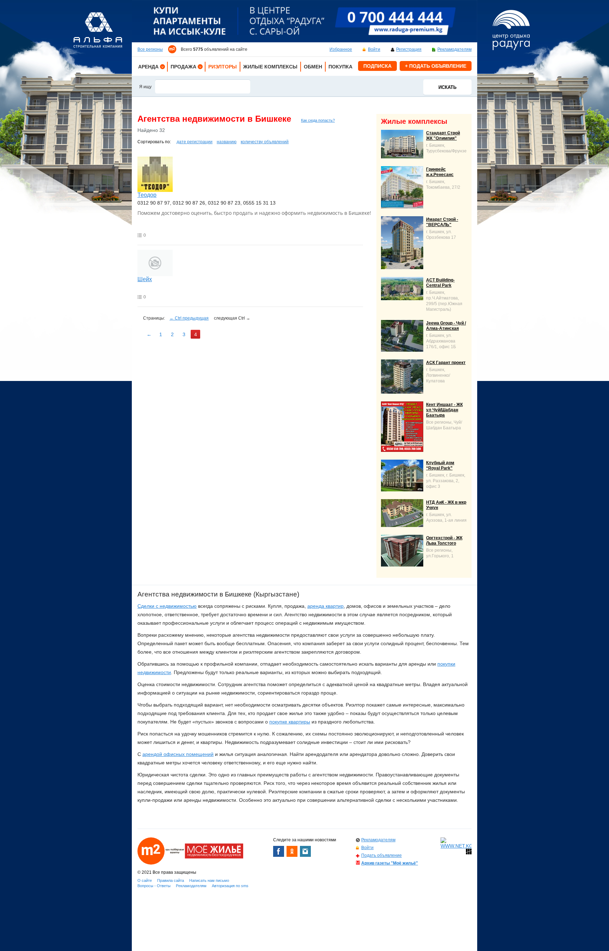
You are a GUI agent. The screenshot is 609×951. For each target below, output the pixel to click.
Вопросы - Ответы (154, 886)
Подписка (377, 66)
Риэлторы (222, 66)
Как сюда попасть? (318, 120)
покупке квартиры (289, 722)
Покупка (340, 66)
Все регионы (150, 49)
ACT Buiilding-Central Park (440, 283)
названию (226, 141)
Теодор (146, 195)
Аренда (148, 66)
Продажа (183, 66)
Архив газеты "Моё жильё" (389, 863)
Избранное (341, 49)
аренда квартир (325, 606)
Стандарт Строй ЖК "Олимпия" (443, 136)
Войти (374, 49)
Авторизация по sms (230, 886)
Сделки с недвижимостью (167, 606)
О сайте (144, 880)
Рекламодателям (454, 49)
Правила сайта (170, 880)
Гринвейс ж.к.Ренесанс (440, 172)
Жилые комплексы (270, 66)
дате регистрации (195, 141)
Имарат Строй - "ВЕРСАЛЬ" (442, 222)
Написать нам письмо (209, 880)
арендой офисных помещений (178, 754)
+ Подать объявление (435, 66)
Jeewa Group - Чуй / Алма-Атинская (446, 326)
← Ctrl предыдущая (189, 318)
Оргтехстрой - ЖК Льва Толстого (444, 540)
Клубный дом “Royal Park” (440, 465)
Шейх (144, 279)
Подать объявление (381, 855)
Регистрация (409, 49)
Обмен (313, 66)
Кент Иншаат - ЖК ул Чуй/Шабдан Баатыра (444, 410)
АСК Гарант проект (446, 362)
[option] (304, 21)
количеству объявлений (265, 141)
